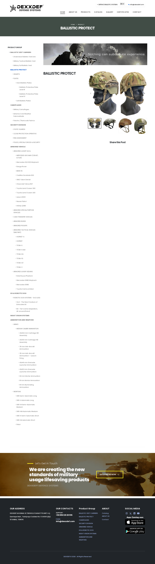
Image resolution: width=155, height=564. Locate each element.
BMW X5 (19, 171)
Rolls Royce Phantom (24, 276)
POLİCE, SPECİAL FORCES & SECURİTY (26, 142)
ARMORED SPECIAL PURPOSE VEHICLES (23, 211)
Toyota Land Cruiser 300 (25, 188)
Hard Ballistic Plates (24, 83)
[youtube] (138, 513)
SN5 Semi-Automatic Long (26, 396)
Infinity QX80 (21, 206)
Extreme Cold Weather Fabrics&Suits (22, 115)
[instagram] (126, 513)
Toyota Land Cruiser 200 (25, 193)
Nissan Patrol (21, 201)
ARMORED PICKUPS (20, 226)
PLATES (15, 78)
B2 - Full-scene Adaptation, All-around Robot (27, 310)
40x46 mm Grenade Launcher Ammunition (27, 363)
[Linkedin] (134, 513)
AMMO (15, 324)
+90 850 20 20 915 (64, 515)
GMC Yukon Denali (23, 180)
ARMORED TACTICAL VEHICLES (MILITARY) (24, 231)
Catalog (98, 12)
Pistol (18, 424)
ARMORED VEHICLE (17, 147)
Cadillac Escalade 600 (25, 175)
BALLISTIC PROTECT (18, 70)
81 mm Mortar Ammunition (29, 380)
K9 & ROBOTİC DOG (18, 293)
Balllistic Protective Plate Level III (28, 88)
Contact (137, 12)
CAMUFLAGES (15, 105)
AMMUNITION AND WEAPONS (22, 320)
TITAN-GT (19, 263)
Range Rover (21, 166)
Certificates (123, 12)
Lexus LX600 (21, 197)
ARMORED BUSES (19, 221)
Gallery (109, 12)
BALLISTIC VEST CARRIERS (20, 52)
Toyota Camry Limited (25, 289)
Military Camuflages (21, 109)
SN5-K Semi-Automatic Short (27, 416)
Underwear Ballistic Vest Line (24, 57)
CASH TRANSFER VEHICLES (22, 217)
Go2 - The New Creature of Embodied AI (26, 303)
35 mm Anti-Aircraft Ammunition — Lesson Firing (27, 355)
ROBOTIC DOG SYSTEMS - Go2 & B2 (26, 298)
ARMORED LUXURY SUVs (22, 151)
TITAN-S (19, 245)
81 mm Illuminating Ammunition (26, 386)
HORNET (19, 241)
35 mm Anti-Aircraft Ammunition (27, 348)
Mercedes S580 (22, 285)
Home (62, 12)
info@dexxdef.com (65, 521)
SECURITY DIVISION (18, 125)
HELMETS (16, 74)
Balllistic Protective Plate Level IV (28, 95)
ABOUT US (73, 12)
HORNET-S (20, 237)
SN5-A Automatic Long (25, 400)
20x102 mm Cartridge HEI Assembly (29, 334)
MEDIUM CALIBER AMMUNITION (27, 329)
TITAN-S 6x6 (20, 250)
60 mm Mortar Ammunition (29, 376)
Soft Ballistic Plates (23, 101)
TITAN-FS (19, 258)
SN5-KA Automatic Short (25, 420)
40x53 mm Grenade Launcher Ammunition (27, 370)
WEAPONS (17, 392)
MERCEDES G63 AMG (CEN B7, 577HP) (27, 156)
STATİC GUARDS (19, 129)
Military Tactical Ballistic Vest (24, 61)
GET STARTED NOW (108, 474)
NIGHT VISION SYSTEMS (19, 316)
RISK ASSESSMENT (20, 138)
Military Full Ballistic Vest (22, 65)
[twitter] (130, 513)
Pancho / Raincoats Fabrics (24, 121)
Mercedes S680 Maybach (26, 280)
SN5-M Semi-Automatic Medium (25, 406)
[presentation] (91, 93)
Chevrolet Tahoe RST (24, 184)
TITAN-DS (19, 254)
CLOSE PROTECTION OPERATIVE (24, 134)
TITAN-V (19, 267)
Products (85, 12)
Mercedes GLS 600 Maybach (27, 162)
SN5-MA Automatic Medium (27, 411)
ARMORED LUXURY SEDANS (23, 272)
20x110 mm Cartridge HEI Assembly (28, 341)
